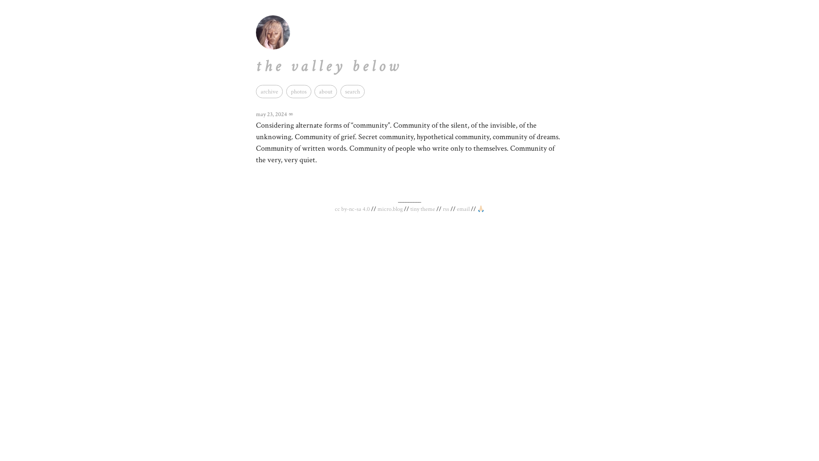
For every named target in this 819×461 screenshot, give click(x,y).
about (325, 92)
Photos (299, 92)
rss (446, 209)
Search (352, 92)
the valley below (329, 65)
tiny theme (422, 209)
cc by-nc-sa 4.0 (352, 209)
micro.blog (390, 209)
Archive (269, 92)
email (463, 209)
